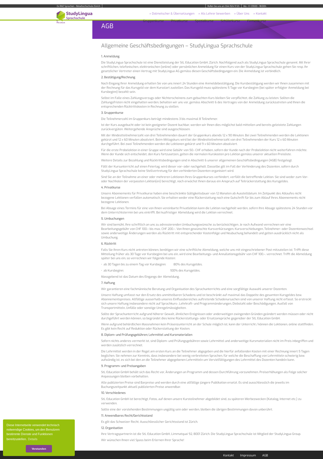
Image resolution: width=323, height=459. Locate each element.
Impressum (248, 455)
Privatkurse (179, 21)
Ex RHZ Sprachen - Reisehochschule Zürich (78, 6)
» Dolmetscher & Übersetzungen (171, 13)
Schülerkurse (230, 21)
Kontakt (228, 455)
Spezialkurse (204, 21)
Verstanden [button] (39, 448)
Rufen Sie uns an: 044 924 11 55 (223, 6)
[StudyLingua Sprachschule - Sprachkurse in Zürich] (73, 17)
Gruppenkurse (153, 21)
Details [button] (32, 439)
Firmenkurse (256, 21)
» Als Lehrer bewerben (214, 13)
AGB (265, 455)
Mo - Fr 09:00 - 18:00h (254, 6)
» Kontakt (260, 13)
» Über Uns (241, 13)
